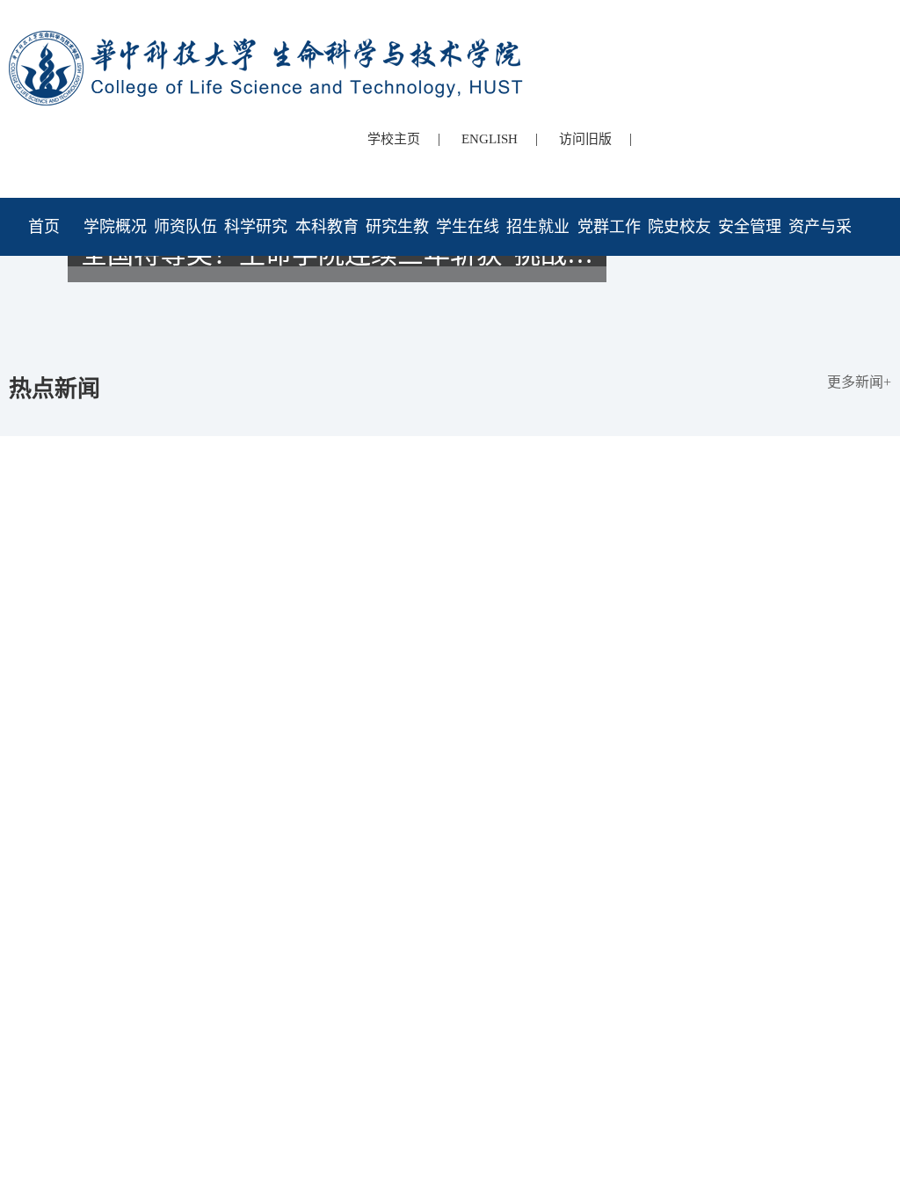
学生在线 (467, 227)
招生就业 (538, 227)
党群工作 (609, 227)
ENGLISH (489, 139)
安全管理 (749, 227)
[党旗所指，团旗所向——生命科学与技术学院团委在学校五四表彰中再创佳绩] (450, 311)
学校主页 (393, 139)
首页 (44, 227)
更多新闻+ (859, 382)
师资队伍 (185, 227)
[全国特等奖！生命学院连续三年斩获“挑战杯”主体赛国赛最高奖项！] (450, 327)
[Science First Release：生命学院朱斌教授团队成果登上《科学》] (450, 295)
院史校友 (679, 227)
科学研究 (255, 227)
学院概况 (115, 227)
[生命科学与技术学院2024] (268, 38)
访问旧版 (585, 139)
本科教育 (327, 227)
